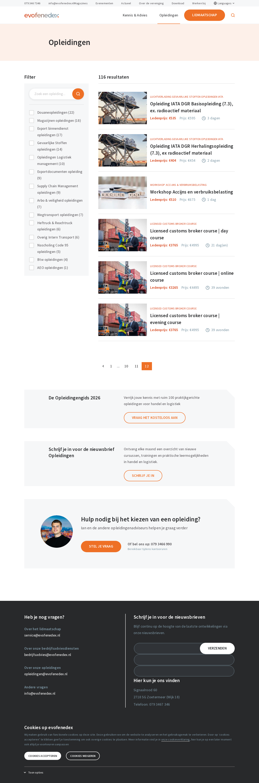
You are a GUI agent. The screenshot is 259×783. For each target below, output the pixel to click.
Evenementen (104, 3)
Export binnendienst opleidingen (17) (53, 131)
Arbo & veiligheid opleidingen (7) (60, 203)
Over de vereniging (151, 3)
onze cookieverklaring (175, 739)
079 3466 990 (161, 544)
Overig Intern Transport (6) (58, 237)
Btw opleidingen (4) (52, 259)
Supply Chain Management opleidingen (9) (57, 189)
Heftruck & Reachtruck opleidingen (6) (54, 226)
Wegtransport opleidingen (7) (60, 215)
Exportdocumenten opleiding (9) (60, 174)
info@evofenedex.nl (61, 3)
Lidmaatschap (204, 15)
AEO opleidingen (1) (52, 267)
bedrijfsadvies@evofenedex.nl (47, 654)
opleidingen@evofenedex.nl (46, 674)
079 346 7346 (32, 3)
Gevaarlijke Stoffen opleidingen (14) (52, 146)
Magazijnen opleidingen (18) (59, 120)
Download (178, 3)
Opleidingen (168, 15)
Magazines (81, 3)
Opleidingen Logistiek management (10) (54, 160)
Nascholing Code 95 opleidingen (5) (52, 248)
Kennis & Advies (135, 15)
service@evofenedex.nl (42, 635)
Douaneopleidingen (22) (55, 112)
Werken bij (199, 3)
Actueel (126, 3)
